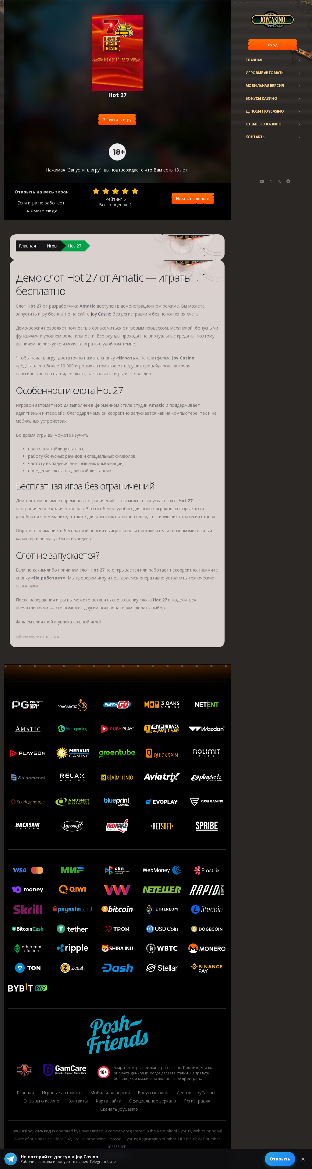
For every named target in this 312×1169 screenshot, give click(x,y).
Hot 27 (74, 246)
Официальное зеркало (152, 1101)
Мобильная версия (265, 85)
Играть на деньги (192, 198)
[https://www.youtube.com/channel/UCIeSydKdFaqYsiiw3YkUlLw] (261, 181)
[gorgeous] (135, 191)
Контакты (256, 136)
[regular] (115, 191)
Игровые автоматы (265, 72)
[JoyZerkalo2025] (288, 181)
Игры (52, 246)
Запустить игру (117, 119)
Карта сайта (108, 1101)
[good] (125, 191)
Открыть (280, 1159)
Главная (254, 60)
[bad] (96, 191)
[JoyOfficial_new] (279, 181)
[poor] (105, 191)
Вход (273, 45)
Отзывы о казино (264, 124)
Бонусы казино (261, 98)
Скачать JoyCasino (119, 1109)
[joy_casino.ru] (270, 181)
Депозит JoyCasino (265, 111)
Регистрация (197, 1101)
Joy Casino (101, 314)
